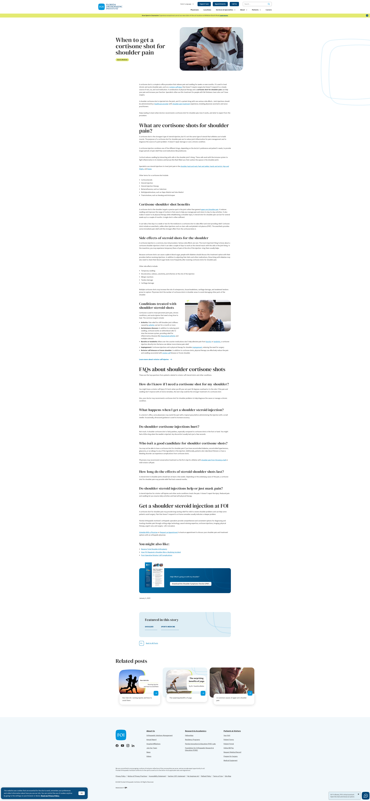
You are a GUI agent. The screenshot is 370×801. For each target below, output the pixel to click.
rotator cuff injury (176, 87)
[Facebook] (117, 745)
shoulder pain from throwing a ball (213, 460)
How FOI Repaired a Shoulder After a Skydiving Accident (161, 552)
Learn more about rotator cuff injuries (154, 359)
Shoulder (149, 627)
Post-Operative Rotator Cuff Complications (156, 555)
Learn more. (224, 15)
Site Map (228, 776)
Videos (148, 756)
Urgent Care (204, 4)
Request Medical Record (232, 752)
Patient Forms (229, 739)
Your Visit (227, 735)
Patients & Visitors (232, 731)
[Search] (269, 4)
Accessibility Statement (157, 776)
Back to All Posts (152, 643)
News (148, 752)
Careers (269, 10)
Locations (207, 10)
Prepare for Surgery (231, 756)
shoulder (183, 166)
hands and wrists (216, 166)
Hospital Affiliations (153, 744)
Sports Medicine (122, 59)
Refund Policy (206, 776)
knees (150, 169)
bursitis (208, 341)
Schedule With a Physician (148, 532)
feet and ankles (203, 166)
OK (82, 793)
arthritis (151, 325)
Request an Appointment (169, 532)
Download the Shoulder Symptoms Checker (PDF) (190, 584)
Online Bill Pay (229, 748)
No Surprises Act (193, 776)
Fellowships (189, 735)
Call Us (234, 4)
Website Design (119, 787)
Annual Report (151, 739)
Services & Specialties (224, 10)
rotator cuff (166, 353)
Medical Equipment (230, 760)
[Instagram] (127, 745)
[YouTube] (122, 745)
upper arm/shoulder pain (209, 209)
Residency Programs (192, 739)
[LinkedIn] (133, 745)
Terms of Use (218, 776)
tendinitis (217, 341)
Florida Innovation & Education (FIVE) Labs (200, 744)
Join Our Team (151, 748)
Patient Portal (229, 744)
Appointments (220, 4)
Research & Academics (195, 731)
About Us (150, 731)
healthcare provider (162, 104)
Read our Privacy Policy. (50, 796)
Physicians (195, 10)
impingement (197, 347)
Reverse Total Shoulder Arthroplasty (154, 549)
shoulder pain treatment (181, 104)
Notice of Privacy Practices (137, 776)
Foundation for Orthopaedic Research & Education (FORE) (199, 749)
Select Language (185, 4)
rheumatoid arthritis (168, 336)
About (242, 10)
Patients (255, 10)
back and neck (192, 166)
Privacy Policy (121, 776)
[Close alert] (367, 15)
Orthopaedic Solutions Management (159, 735)
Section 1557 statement (176, 776)
